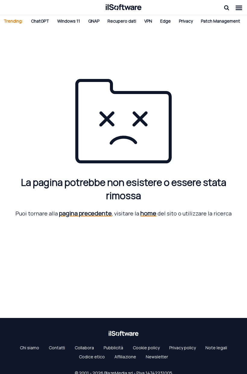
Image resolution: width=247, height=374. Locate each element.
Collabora (84, 347)
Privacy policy (182, 347)
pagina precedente (85, 213)
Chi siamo (29, 347)
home (148, 213)
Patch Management (220, 21)
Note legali (216, 347)
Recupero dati (122, 21)
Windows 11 (68, 21)
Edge (165, 21)
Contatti (57, 347)
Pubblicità (113, 347)
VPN (148, 21)
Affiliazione (125, 357)
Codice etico (92, 357)
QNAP (93, 21)
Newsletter (157, 357)
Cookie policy (146, 347)
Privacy (186, 21)
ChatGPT (40, 21)
